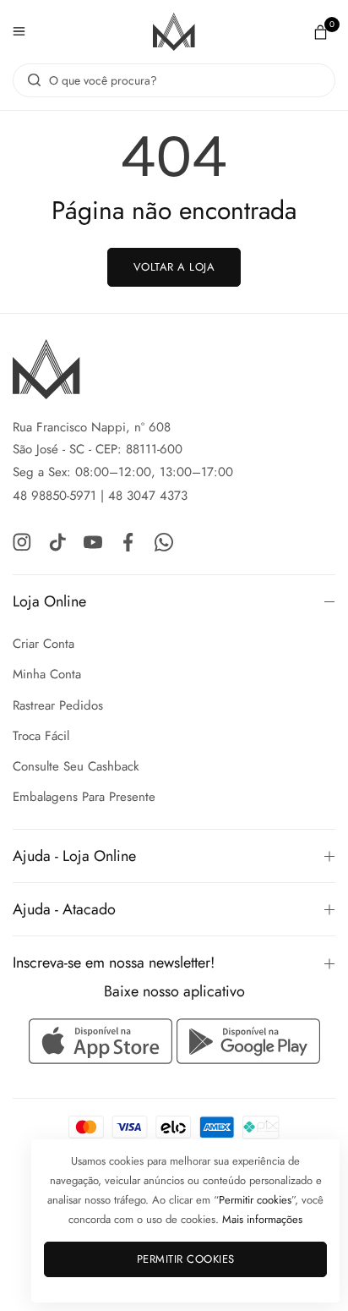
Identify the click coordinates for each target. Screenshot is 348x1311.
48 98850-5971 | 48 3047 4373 (100, 495)
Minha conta (47, 674)
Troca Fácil (41, 736)
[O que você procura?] (30, 80)
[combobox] (174, 80)
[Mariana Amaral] (174, 32)
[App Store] (103, 1041)
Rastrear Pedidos (58, 705)
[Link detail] (22, 541)
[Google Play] (248, 1041)
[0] (320, 31)
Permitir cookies (186, 1259)
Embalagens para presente (84, 796)
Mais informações (262, 1219)
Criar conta (43, 643)
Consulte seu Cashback (76, 766)
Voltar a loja (174, 267)
